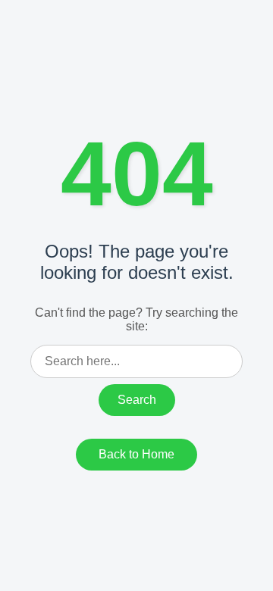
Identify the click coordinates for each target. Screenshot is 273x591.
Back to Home (136, 454)
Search (137, 399)
